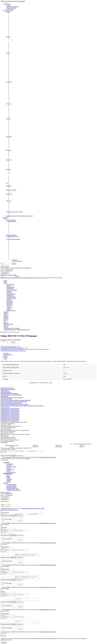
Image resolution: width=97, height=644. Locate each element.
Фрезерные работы (11, 487)
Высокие (9, 299)
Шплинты (6, 325)
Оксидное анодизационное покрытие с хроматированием (15, 400)
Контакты (9, 465)
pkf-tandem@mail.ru (6, 492)
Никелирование (5, 390)
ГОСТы (9, 468)
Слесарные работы (11, 485)
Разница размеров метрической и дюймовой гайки (14, 401)
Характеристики (8, 354)
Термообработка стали (12, 488)
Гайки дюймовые (11, 310)
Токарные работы (11, 484)
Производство (10, 469)
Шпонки (6, 317)
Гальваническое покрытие (13, 490)
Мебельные (10, 301)
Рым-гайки (9, 292)
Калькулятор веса (11, 472)
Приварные (10, 303)
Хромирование (4, 396)
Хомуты (6, 320)
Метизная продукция (6, 277)
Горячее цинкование (6, 392)
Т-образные (10, 307)
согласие (8, 457)
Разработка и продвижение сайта (9, 509)
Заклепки (6, 318)
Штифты (6, 322)
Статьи (5, 358)
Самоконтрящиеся (11, 298)
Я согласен (3, 642)
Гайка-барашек (10, 287)
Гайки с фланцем (11, 294)
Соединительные (11, 296)
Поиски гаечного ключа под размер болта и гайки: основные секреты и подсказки (22, 405)
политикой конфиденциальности (47, 457)
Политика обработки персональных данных (33, 508)
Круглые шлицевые (12, 290)
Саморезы (6, 311)
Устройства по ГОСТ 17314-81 (11, 328)
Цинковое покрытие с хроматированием (11, 394)
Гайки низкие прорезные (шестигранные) (11, 403)
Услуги (5, 357)
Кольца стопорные (8, 324)
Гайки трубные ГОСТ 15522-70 (37, 277)
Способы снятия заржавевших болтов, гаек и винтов (14, 404)
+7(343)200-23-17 (5, 499)
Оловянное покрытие (6, 398)
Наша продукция (16, 277)
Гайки (22, 277)
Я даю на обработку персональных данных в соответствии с (29, 457)
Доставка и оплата (11, 466)
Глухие (8, 306)
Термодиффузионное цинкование (9, 393)
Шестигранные (11, 284)
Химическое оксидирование (8, 389)
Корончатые (10, 295)
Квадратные (10, 302)
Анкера (6, 313)
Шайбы (6, 314)
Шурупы (6, 327)
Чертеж (5, 356)
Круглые (9, 285)
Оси (5, 321)
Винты (5, 281)
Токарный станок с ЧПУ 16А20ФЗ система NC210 (17, 329)
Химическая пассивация (7, 388)
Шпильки (6, 316)
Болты (5, 280)
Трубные (26, 277)
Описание (6, 353)
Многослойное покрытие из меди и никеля (12, 397)
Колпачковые (10, 288)
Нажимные (9, 305)
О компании (10, 464)
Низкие (9, 309)
